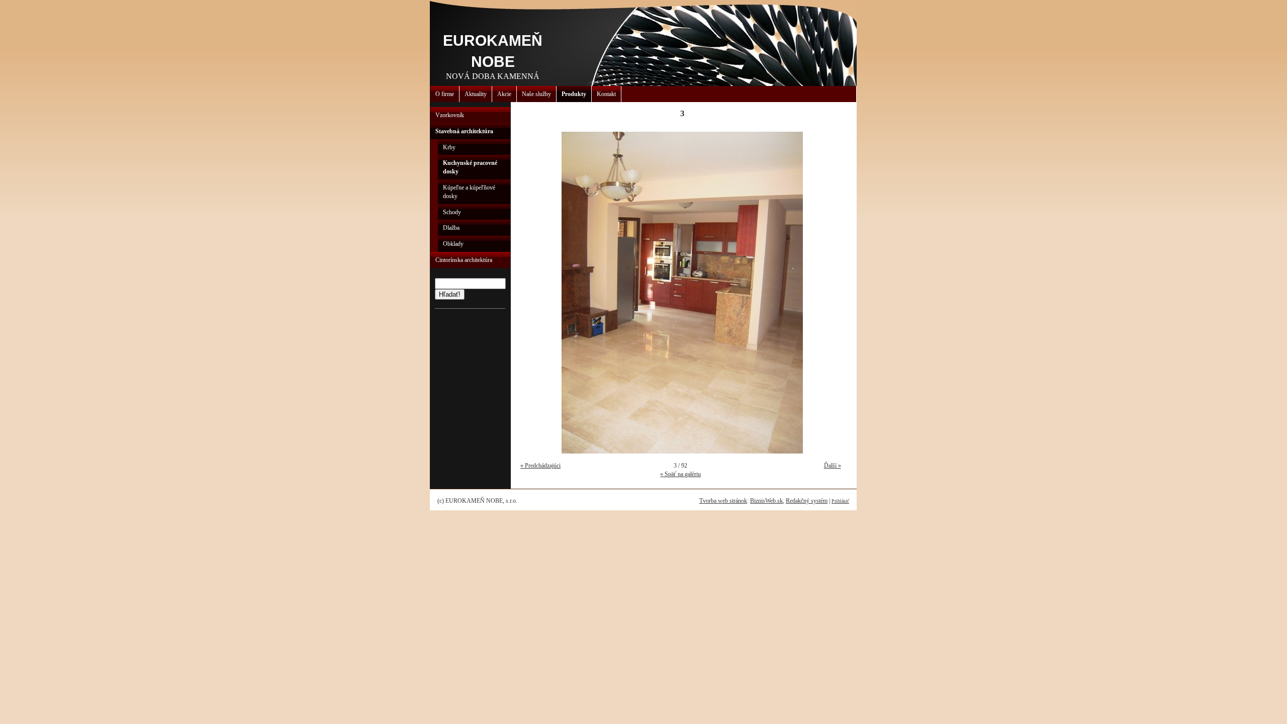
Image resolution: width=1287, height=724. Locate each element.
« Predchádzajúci (540, 465)
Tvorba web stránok (723, 500)
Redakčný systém (807, 500)
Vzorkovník (449, 115)
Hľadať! (450, 294)
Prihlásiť (840, 501)
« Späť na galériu (680, 474)
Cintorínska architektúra (463, 259)
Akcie (504, 94)
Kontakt (606, 94)
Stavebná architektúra (464, 131)
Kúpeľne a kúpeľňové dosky (469, 192)
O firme (444, 94)
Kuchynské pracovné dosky (470, 167)
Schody (452, 212)
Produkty (574, 94)
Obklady (453, 243)
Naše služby (536, 94)
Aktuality (476, 94)
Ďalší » (832, 465)
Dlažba (451, 227)
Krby (449, 147)
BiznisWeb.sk (766, 500)
